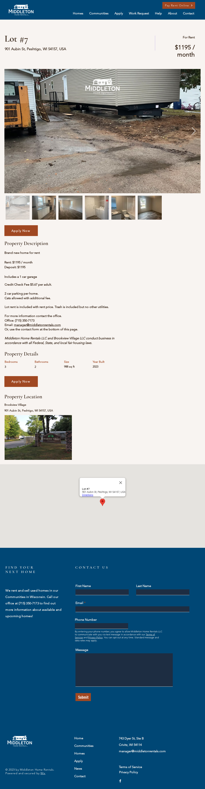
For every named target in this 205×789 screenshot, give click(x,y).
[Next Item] (193, 131)
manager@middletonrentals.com (37, 325)
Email (79, 603)
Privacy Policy (95, 637)
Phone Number (86, 619)
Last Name (143, 586)
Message (81, 650)
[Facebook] (120, 781)
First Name (83, 586)
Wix (42, 773)
